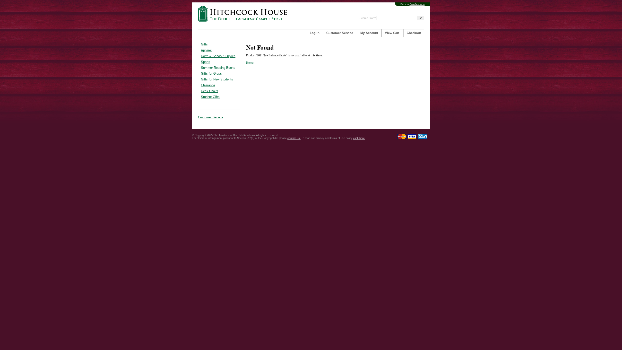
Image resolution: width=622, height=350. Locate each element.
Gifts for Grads (211, 73)
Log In (315, 33)
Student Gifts (210, 97)
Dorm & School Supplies (218, 56)
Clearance (208, 85)
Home (250, 63)
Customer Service (339, 33)
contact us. (294, 138)
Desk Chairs (209, 91)
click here (359, 138)
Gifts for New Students (217, 79)
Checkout (414, 33)
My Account (369, 33)
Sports (205, 62)
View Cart (392, 33)
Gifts (204, 44)
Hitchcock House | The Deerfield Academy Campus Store (244, 14)
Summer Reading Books (218, 68)
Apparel (206, 50)
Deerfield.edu (417, 4)
